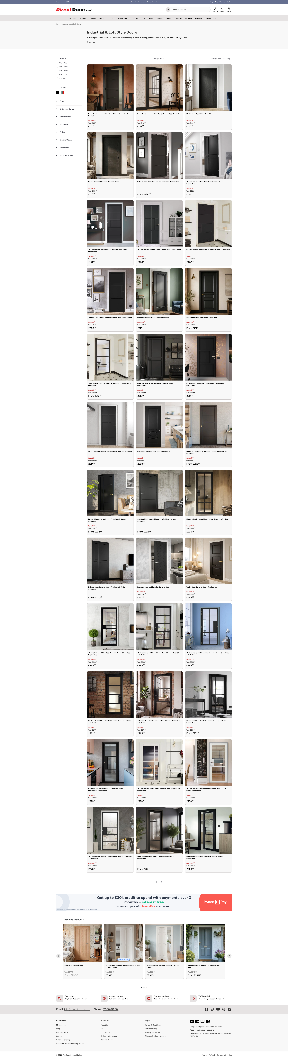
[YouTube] (218, 1009)
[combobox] (190, 9)
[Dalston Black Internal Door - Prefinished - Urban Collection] (110, 561)
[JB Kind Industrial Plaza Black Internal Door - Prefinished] (110, 425)
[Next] (229, 956)
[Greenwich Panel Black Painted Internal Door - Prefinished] (159, 357)
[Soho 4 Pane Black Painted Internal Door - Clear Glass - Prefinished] (110, 357)
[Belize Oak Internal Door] (82, 943)
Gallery (229, 2)
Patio (151, 18)
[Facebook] (206, 1009)
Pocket (102, 18)
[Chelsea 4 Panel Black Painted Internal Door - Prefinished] (208, 223)
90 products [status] (159, 59)
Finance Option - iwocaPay (156, 1036)
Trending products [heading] (74, 919)
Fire (144, 18)
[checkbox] (69, 63)
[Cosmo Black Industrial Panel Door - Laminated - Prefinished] (208, 357)
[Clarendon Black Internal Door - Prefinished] (159, 425)
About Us (104, 1025)
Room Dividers (123, 18)
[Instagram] (212, 1009)
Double (112, 18)
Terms (204, 1055)
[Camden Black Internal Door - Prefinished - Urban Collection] (159, 493)
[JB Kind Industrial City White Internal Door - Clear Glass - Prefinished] (159, 762)
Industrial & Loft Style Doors (71, 24)
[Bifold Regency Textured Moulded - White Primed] (164, 943)
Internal (83, 18)
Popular (198, 18)
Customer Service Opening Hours (70, 1043)
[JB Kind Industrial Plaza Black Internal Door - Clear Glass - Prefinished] (110, 830)
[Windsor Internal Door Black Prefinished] (208, 291)
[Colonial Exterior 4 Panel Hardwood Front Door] (205, 943)
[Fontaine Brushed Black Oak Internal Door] (159, 561)
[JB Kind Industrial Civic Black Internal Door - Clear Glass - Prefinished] (208, 626)
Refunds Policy (151, 1029)
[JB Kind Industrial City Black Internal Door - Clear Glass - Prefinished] (110, 626)
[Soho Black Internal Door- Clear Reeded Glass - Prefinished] (159, 830)
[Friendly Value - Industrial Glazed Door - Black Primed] (159, 87)
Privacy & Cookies (152, 1032)
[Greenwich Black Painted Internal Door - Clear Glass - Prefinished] (208, 694)
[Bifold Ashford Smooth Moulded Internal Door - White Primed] (123, 943)
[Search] (168, 9)
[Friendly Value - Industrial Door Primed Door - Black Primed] (110, 87)
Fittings (188, 18)
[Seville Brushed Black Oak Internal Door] (110, 155)
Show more (91, 42)
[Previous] (58, 956)
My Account (61, 1025)
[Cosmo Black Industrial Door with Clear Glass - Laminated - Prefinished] (110, 762)
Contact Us (105, 1032)
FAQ (102, 1029)
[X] (230, 1009)
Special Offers (211, 18)
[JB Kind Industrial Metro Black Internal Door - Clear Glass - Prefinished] (159, 626)
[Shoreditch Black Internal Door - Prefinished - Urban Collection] (208, 425)
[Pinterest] (224, 1009)
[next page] (166, 882)
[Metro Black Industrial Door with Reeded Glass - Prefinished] (208, 830)
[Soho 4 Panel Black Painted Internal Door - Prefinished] (159, 155)
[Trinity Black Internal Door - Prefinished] (208, 561)
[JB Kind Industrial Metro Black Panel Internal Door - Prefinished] (110, 223)
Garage (160, 18)
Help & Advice (220, 2)
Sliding (93, 18)
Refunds (212, 1055)
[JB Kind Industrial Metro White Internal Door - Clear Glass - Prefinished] (208, 762)
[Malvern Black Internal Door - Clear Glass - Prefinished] (208, 493)
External (72, 18)
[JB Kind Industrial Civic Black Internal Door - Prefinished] (159, 223)
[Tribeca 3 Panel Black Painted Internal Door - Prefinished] (110, 291)
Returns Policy (106, 1040)
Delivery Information (109, 1036)
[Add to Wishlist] (130, 67)
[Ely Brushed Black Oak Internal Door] (208, 87)
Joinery (179, 18)
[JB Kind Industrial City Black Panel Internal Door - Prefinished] (208, 155)
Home (58, 24)
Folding (136, 18)
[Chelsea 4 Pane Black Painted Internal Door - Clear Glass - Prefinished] (110, 694)
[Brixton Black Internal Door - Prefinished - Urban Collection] (110, 493)
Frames (169, 18)
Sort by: (220, 59)
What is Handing (63, 1040)
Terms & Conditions (153, 1025)
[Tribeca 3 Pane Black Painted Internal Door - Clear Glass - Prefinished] (159, 694)
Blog (211, 2)
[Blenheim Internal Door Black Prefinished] (159, 291)
